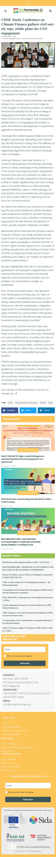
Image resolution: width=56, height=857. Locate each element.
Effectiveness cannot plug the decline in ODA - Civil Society (25, 562)
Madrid (43, 402)
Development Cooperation (26, 402)
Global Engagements (12, 38)
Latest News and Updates (32, 38)
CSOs (10, 402)
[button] (9, 410)
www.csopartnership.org (37, 846)
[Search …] (50, 11)
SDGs (50, 402)
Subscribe (25, 663)
